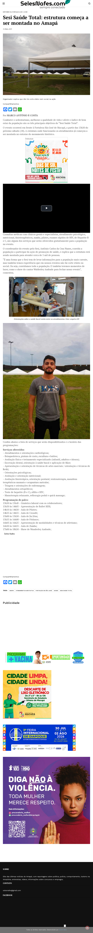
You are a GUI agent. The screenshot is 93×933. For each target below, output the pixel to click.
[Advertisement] (46, 556)
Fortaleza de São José (44, 590)
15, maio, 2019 (7, 29)
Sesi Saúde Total (66, 590)
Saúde (56, 590)
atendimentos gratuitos (25, 590)
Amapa (11, 590)
